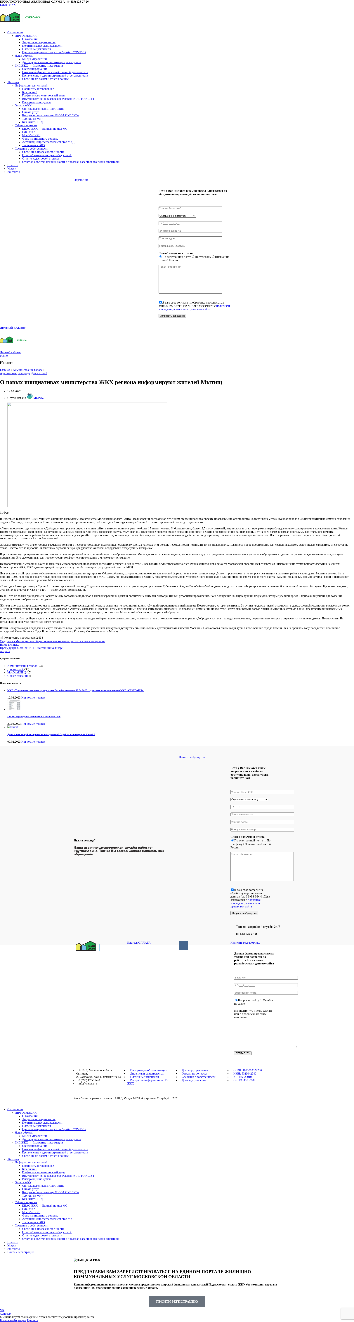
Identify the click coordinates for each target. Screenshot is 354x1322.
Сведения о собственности (31, 148)
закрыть (5, 651)
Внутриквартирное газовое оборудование (58, 98)
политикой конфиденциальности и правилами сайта (194, 307)
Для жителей (39, 373)
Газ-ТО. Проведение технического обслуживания (33, 716)
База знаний (29, 92)
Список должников (43, 108)
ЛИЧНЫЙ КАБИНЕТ (14, 327)
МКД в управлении (34, 58)
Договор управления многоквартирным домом (51, 62)
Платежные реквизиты (36, 49)
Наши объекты (24, 55)
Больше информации (13, 1320)
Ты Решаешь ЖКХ (33, 145)
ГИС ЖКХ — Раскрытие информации (39, 65)
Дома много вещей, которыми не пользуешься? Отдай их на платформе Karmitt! (51, 734)
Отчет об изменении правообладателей (47, 155)
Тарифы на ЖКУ (32, 118)
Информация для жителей (31, 85)
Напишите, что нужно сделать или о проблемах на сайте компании (253, 1014)
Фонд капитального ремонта (40, 138)
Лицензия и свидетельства (38, 42)
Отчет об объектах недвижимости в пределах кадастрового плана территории (71, 161)
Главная (5, 369)
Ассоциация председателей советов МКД (48, 141)
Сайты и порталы (26, 125)
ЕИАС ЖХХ (8, 4)
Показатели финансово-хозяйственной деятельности (55, 72)
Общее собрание (17, 675)
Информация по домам (36, 102)
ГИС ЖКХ (29, 132)
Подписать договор (38, 88)
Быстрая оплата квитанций (50, 115)
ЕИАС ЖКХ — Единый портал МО (44, 128)
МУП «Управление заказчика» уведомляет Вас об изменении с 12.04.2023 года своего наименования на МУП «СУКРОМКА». (75, 690)
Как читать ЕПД (32, 122)
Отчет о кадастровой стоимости (42, 158)
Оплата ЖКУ (23, 105)
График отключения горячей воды (43, 95)
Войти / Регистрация (20, 1252)
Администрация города (28, 369)
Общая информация (34, 68)
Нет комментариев (33, 697)
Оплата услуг (30, 112)
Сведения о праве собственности (43, 151)
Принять (32, 1320)
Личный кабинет (10, 352)
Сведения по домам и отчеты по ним (45, 78)
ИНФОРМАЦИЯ (26, 35)
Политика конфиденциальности (42, 45)
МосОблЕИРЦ (31, 135)
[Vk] (183, 945)
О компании (30, 39)
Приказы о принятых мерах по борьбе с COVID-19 (54, 52)
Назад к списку (9, 644)
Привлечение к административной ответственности (55, 75)
